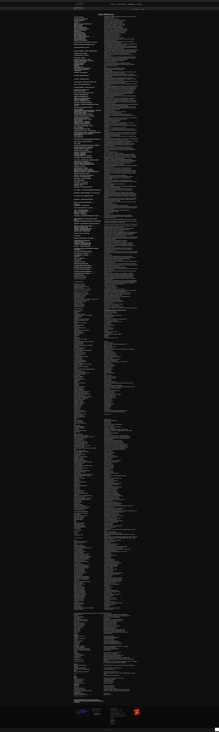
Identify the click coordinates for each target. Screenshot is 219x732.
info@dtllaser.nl (142, 9)
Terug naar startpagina (79, 696)
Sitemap (112, 721)
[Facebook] (77, 1)
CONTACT (139, 4)
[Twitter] (75, 1)
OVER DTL (113, 4)
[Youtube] (83, 1)
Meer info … (93, 202)
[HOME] (108, 4)
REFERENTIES (131, 4)
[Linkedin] (81, 1)
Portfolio (112, 719)
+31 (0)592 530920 (135, 9)
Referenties (112, 720)
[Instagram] (84, 1)
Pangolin (112, 723)
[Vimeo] (79, 1)
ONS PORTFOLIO (122, 4)
